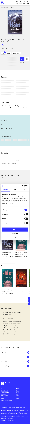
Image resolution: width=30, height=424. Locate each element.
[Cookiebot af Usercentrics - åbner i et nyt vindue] (22, 186)
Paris (3, 128)
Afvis (15, 237)
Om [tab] (24, 189)
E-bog (8, 53)
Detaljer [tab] (15, 189)
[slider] (15, 23)
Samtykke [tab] (5, 189)
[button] (15, 352)
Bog (3, 53)
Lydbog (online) (16, 53)
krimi (3, 124)
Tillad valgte (15, 233)
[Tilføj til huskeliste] (27, 59)
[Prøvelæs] (22, 59)
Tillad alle (15, 229)
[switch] (26, 214)
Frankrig (9, 128)
